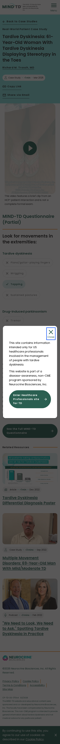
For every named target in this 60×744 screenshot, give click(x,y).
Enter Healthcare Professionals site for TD (26, 399)
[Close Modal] (51, 333)
